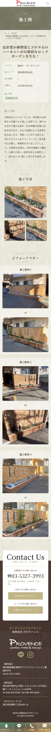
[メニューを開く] (47, 3)
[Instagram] (30, 655)
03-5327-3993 (27, 576)
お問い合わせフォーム (25, 610)
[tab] (14, 230)
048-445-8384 (13, 692)
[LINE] (21, 655)
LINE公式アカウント (25, 595)
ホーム (6, 33)
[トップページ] (25, 3)
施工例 (14, 33)
